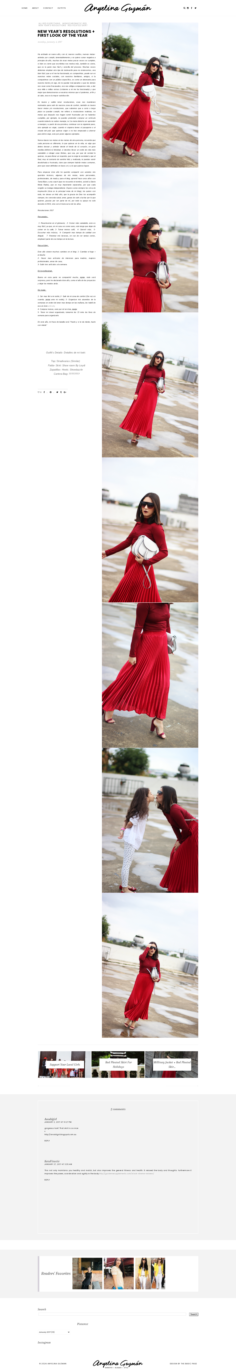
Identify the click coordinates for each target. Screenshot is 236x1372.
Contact (48, 8)
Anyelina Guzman (57, 1363)
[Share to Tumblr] (60, 392)
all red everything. (50, 23)
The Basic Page (189, 1363)
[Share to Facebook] (44, 392)
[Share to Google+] (65, 392)
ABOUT (35, 8)
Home (25, 8)
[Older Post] (182, 1086)
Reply (47, 1141)
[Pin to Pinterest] (50, 392)
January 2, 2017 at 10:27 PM (58, 1122)
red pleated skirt (78, 25)
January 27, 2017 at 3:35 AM (58, 1164)
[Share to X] (57, 392)
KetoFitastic (52, 1161)
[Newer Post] (54, 1086)
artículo (51, 306)
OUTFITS (61, 8)
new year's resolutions (52, 25)
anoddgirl (50, 1119)
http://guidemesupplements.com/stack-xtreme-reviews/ (126, 1173)
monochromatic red (74, 23)
